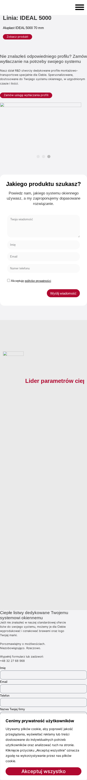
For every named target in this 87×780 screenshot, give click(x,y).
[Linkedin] (36, 574)
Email (3, 681)
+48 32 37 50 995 (31, 529)
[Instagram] (17, 574)
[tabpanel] (40, 125)
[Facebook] (7, 574)
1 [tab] (38, 156)
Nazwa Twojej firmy (12, 709)
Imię (3, 668)
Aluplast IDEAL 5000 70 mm (23, 28)
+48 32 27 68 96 (30, 524)
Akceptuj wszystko (43, 771)
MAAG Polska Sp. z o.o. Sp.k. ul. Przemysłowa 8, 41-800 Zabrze (35, 552)
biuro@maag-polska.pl (29, 541)
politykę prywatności (38, 281)
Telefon (4, 695)
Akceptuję (31, 281)
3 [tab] (48, 156)
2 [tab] (43, 156)
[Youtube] (27, 574)
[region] (43, 747)
